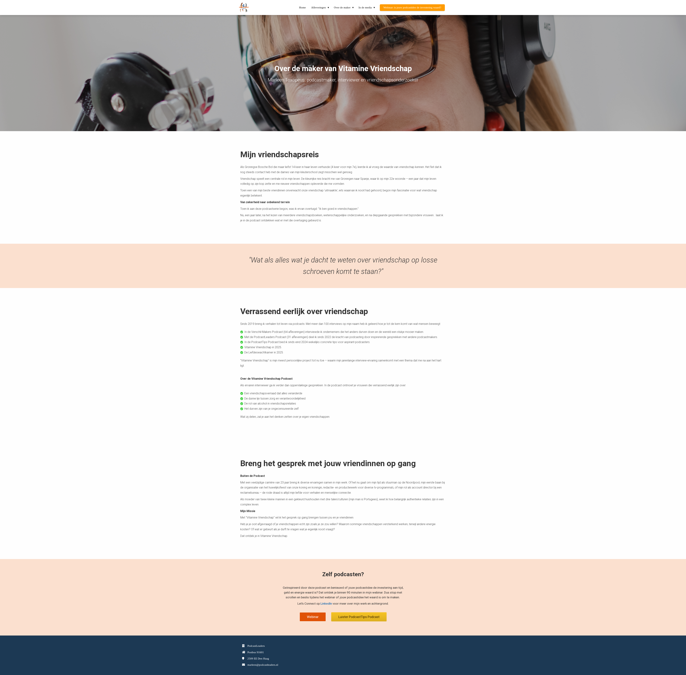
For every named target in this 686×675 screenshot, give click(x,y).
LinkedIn (326, 603)
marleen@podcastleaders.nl (262, 664)
